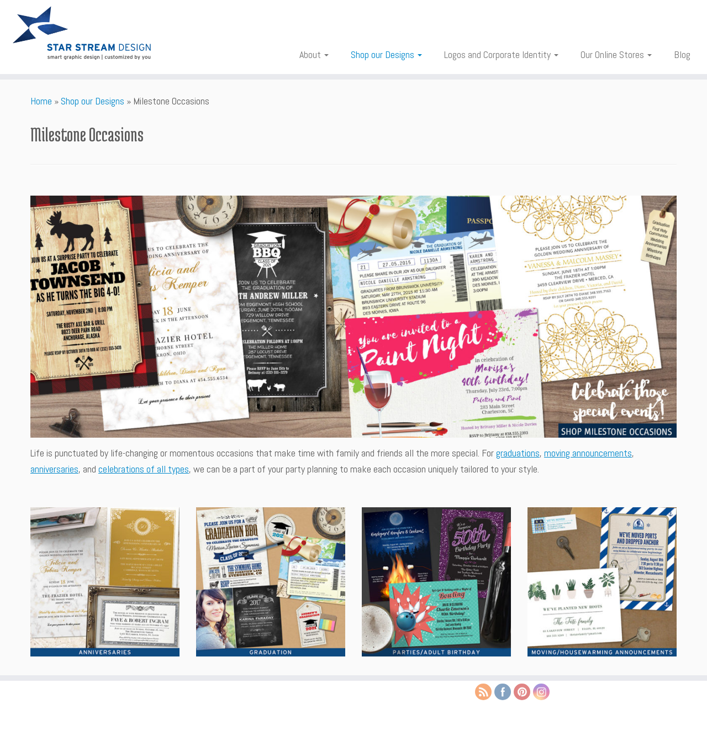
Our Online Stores (613, 54)
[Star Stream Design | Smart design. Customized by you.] (81, 33)
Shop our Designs (383, 54)
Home (41, 100)
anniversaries (54, 469)
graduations (518, 452)
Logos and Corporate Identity (498, 54)
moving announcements (588, 452)
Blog (682, 54)
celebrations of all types (143, 469)
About (311, 54)
